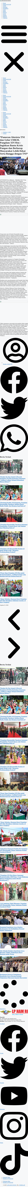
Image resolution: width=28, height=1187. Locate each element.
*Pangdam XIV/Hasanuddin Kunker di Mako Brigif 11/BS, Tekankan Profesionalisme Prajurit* (12, 550)
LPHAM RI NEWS (11, 1185)
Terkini (4, 133)
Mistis (4, 11)
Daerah (4, 15)
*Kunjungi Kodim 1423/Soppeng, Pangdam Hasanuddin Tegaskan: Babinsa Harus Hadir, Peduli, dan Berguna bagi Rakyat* (13, 504)
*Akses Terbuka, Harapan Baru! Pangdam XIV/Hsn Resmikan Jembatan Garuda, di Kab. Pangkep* (13, 600)
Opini (4, 9)
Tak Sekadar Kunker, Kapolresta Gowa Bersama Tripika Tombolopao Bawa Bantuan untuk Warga (12, 952)
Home (4, 3)
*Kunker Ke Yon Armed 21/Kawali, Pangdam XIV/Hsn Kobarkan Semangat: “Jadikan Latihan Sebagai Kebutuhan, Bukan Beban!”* (13, 479)
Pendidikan (5, 8)
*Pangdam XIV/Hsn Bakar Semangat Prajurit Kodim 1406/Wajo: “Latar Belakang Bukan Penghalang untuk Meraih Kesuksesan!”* (14, 877)
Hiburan (5, 16)
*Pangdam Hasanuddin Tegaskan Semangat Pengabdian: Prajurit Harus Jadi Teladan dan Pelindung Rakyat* (13, 526)
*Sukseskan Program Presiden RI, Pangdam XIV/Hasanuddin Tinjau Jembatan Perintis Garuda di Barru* (13, 850)
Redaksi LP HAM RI (8, 1178)
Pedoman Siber (6, 1177)
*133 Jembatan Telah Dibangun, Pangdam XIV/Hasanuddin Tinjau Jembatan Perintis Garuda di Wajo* (13, 905)
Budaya (5, 12)
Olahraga (5, 18)
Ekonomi (5, 7)
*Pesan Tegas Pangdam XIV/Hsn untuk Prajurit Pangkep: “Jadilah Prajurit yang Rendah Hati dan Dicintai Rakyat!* (13, 574)
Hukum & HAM (7, 4)
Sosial (4, 13)
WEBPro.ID (22, 1185)
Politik (4, 5)
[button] (14, 48)
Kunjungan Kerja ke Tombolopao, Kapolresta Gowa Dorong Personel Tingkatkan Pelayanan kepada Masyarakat (13, 976)
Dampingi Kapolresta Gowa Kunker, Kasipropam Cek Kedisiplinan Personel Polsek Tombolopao (12, 928)
